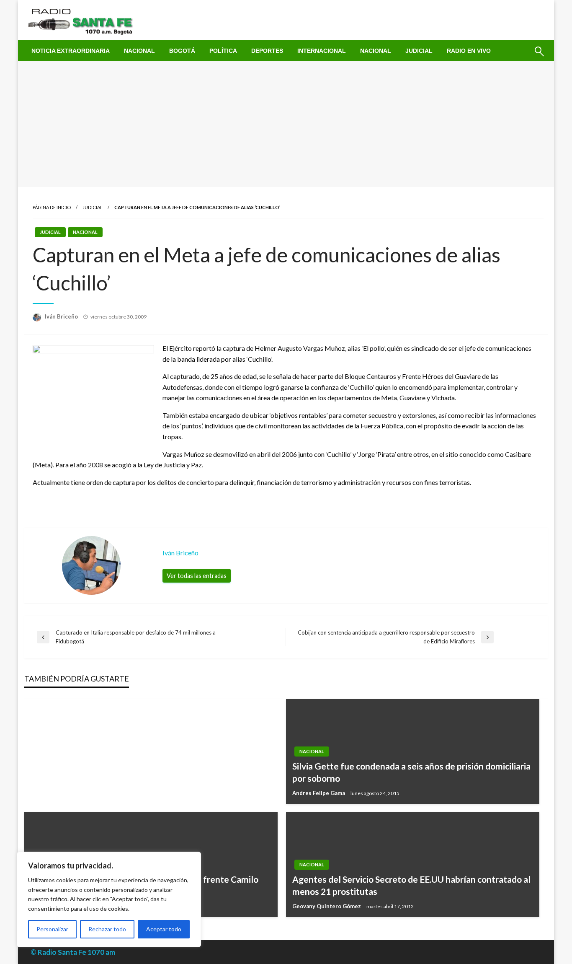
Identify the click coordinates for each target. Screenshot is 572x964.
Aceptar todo (163, 929)
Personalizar (52, 929)
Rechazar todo (107, 929)
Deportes (267, 50)
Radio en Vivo (469, 50)
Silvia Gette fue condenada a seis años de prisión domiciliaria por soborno (411, 772)
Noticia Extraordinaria (70, 50)
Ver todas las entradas (197, 575)
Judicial (419, 50)
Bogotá (182, 50)
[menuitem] (70, 50)
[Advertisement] (286, 124)
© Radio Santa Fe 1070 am (73, 952)
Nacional (139, 50)
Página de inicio (52, 207)
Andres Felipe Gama (319, 793)
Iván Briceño (62, 316)
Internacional (321, 50)
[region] (109, 899)
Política (223, 50)
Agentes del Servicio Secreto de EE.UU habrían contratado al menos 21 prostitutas (411, 885)
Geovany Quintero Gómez (327, 906)
